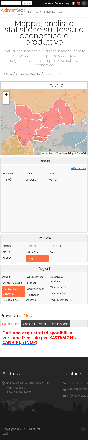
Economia (49, 11)
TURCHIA (6, 74)
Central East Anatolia (28, 74)
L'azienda (48, 3)
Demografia (34, 11)
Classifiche (63, 11)
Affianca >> (78, 168)
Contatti (59, 3)
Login (68, 3)
